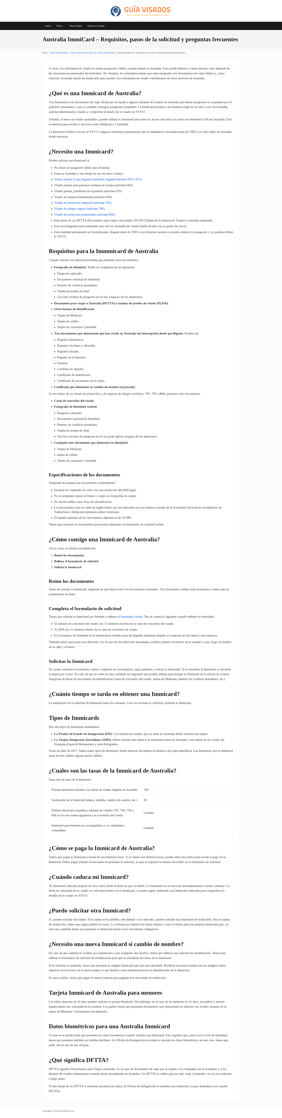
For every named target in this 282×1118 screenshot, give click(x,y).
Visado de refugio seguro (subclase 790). (79, 208)
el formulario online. (130, 616)
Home (45, 52)
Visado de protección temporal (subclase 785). (83, 202)
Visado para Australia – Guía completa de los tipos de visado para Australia (82, 52)
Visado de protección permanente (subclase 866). (85, 214)
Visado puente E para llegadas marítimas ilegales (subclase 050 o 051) (98, 179)
